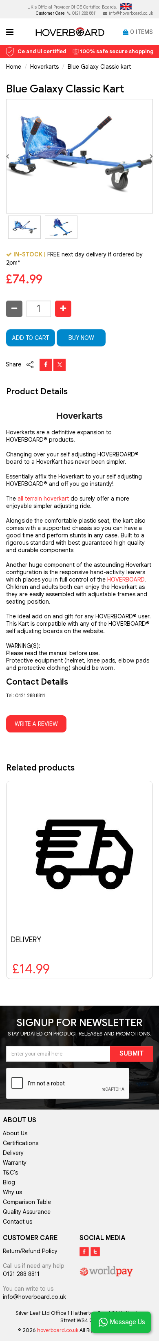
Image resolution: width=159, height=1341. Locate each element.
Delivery (13, 1153)
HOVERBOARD (125, 579)
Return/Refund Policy (30, 1251)
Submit (131, 1053)
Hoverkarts (44, 66)
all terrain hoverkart (43, 498)
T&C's (10, 1172)
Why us (12, 1192)
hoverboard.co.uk (58, 1330)
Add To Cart (30, 337)
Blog (9, 1182)
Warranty (14, 1162)
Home (13, 66)
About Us (15, 1133)
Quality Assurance (27, 1211)
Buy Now (81, 337)
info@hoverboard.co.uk (131, 13)
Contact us (17, 1221)
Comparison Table (27, 1202)
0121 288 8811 (84, 13)
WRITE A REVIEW (36, 724)
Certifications (20, 1143)
